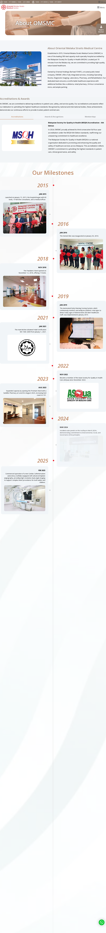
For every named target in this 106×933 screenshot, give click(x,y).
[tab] (16, 116)
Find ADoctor (101, 31)
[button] (102, 2)
